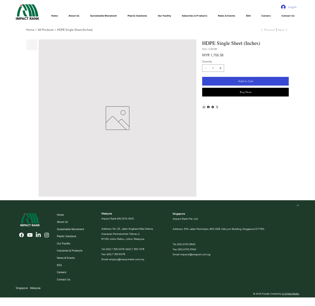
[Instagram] (47, 235)
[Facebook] (208, 107)
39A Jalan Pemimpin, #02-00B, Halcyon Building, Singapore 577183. (224, 229)
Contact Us (63, 279)
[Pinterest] (213, 107)
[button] (137, 16)
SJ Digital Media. (290, 293)
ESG (59, 265)
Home (60, 214)
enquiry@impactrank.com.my (126, 259)
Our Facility (63, 243)
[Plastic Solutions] (83, 236)
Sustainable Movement (70, 229)
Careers (61, 272)
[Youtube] (30, 235)
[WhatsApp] (204, 107)
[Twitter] (217, 107)
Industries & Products (69, 250)
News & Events (66, 257)
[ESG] (83, 265)
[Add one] (220, 68)
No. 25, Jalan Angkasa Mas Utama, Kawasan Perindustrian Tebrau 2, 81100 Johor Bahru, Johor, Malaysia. (127, 234)
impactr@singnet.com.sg (195, 254)
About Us (62, 221)
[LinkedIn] (38, 235)
